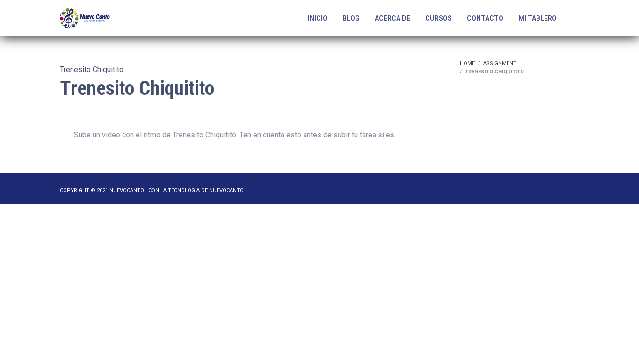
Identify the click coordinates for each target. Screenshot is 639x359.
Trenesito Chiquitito (91, 69)
